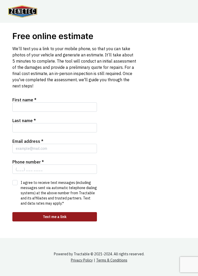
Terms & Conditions (111, 260)
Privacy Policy (82, 260)
